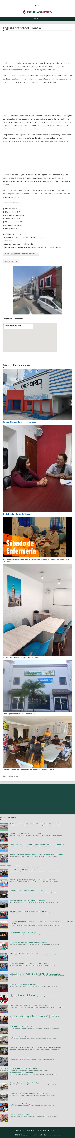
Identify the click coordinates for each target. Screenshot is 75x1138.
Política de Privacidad (51, 1130)
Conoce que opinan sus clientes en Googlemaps (20, 254)
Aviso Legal (20, 1130)
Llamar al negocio (11, 261)
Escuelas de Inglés (13, 776)
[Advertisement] (37, 47)
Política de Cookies (34, 1130)
